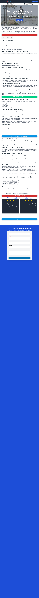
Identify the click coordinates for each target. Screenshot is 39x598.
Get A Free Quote (20, 219)
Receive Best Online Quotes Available (19, 96)
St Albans (3, 193)
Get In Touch (35, 1)
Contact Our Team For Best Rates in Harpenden (19, 136)
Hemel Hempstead (21, 193)
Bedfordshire (7, 193)
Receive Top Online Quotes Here (19, 195)
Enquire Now (19, 222)
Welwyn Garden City (14, 193)
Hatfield (26, 193)
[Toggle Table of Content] (11, 38)
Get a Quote (19, 20)
